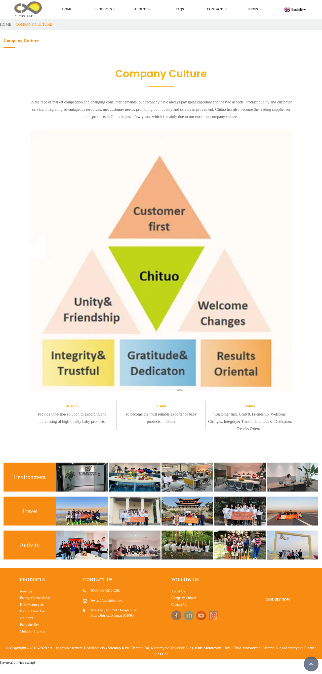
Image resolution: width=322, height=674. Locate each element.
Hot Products (94, 648)
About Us (142, 9)
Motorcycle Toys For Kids (172, 648)
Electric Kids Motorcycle (282, 648)
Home (67, 9)
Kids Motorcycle (32, 605)
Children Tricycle (32, 631)
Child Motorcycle (246, 648)
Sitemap (114, 648)
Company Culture (34, 24)
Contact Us (217, 9)
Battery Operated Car (35, 598)
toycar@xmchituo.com (107, 600)
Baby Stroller (29, 625)
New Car (26, 591)
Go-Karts (26, 618)
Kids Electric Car (135, 648)
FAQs (180, 9)
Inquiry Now (277, 600)
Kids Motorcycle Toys (212, 648)
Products (103, 9)
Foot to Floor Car (32, 611)
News (253, 9)
